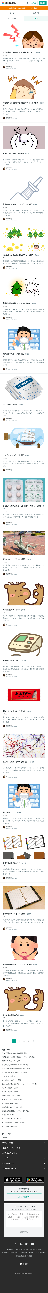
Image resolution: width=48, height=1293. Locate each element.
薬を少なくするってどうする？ (12, 1118)
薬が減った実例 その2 (10, 1088)
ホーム (12, 13)
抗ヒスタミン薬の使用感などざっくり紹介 (16, 1068)
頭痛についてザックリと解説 (11, 1061)
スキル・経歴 (12, 18)
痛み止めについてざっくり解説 (12, 1099)
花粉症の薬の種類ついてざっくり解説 (14, 1072)
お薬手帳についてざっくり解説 (12, 1107)
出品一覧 (36, 13)
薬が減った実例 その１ (10, 1091)
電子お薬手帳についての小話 (11, 1095)
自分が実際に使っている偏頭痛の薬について (17, 1053)
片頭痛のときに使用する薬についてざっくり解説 (18, 1057)
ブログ (36, 18)
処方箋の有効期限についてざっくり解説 (15, 1111)
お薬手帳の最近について (10, 1103)
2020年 (5, 1137)
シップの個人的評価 (8, 1076)
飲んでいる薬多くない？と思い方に (14, 1122)
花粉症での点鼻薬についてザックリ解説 (15, 1065)
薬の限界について (8, 1115)
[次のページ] (34, 1041)
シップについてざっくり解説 (11, 1080)
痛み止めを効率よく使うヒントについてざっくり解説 (19, 1084)
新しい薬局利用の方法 (9, 1126)
